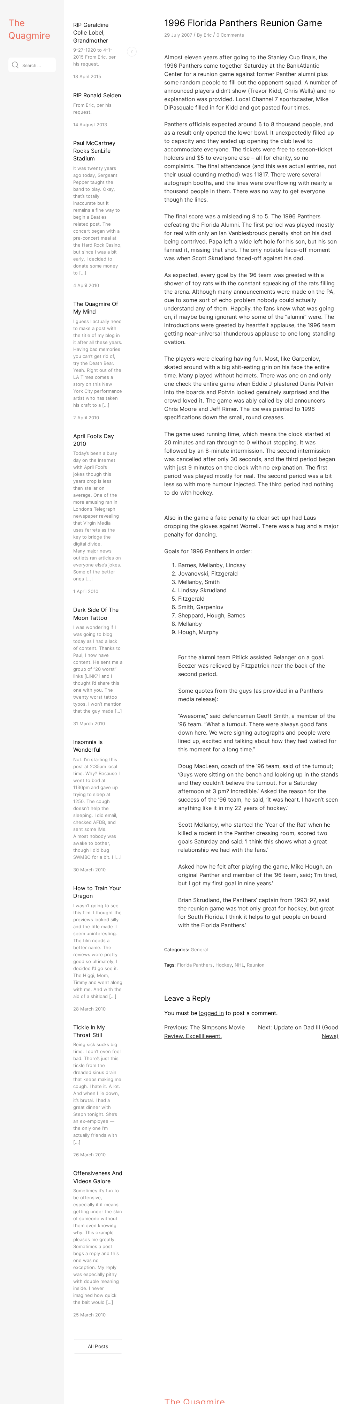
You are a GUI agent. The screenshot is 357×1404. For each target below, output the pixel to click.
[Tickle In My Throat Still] (97, 1091)
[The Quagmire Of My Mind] (97, 360)
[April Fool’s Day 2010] (97, 513)
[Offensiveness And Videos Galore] (97, 1243)
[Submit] (15, 65)
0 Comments (230, 35)
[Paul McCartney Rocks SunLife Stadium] (97, 214)
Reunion (256, 965)
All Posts (98, 1346)
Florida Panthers (195, 965)
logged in (211, 1012)
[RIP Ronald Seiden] (97, 109)
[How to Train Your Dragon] (97, 948)
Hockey (223, 965)
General (199, 949)
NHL (239, 965)
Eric (208, 35)
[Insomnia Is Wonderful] (97, 805)
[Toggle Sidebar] (132, 52)
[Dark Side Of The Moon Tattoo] (97, 666)
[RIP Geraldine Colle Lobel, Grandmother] (97, 50)
